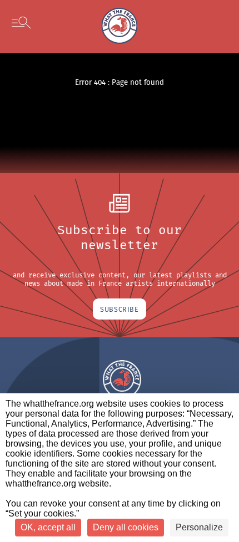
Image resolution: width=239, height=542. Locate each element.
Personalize (199, 527)
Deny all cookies (125, 527)
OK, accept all (48, 527)
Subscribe (119, 309)
